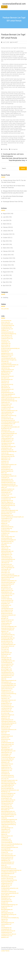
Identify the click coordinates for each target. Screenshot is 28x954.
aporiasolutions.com (6, 746)
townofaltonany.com (6, 677)
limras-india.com (5, 322)
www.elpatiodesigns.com (7, 862)
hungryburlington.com (7, 643)
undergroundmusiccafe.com (8, 934)
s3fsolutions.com (5, 430)
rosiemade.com (5, 477)
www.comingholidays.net (7, 567)
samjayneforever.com (6, 883)
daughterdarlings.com (7, 328)
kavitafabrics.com (5, 695)
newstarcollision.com (6, 494)
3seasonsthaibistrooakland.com (9, 531)
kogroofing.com (5, 386)
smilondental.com (5, 492)
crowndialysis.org (5, 508)
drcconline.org (5, 713)
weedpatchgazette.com (7, 471)
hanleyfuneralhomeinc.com (8, 482)
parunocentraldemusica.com (8, 868)
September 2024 (7, 268)
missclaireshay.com (6, 320)
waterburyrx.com (5, 716)
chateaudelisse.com (6, 396)
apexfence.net (5, 937)
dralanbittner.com (5, 468)
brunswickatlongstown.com (8, 644)
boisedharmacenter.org (7, 541)
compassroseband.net (7, 736)
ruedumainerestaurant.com (8, 615)
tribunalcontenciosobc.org (8, 582)
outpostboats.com (5, 549)
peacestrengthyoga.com (7, 788)
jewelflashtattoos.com (6, 371)
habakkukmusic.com (6, 770)
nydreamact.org (5, 368)
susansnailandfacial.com (14, 3)
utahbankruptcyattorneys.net (8, 451)
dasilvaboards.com (6, 585)
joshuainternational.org (7, 775)
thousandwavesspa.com (7, 706)
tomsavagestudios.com (7, 515)
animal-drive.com (5, 739)
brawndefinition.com (6, 592)
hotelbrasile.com (5, 402)
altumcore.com (5, 737)
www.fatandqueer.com (7, 796)
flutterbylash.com (5, 898)
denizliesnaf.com (5, 728)
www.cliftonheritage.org (7, 816)
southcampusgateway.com (8, 394)
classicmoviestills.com (7, 561)
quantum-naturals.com (7, 878)
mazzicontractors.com (7, 854)
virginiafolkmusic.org (6, 518)
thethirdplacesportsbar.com (8, 855)
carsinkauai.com (5, 890)
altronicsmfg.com (5, 345)
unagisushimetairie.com (7, 369)
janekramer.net (5, 647)
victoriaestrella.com (6, 705)
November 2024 (7, 261)
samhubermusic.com (6, 935)
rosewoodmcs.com (6, 839)
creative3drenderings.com (8, 757)
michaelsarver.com (6, 499)
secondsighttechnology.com (8, 497)
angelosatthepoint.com (7, 719)
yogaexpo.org (4, 535)
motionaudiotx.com (6, 924)
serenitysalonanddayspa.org (8, 333)
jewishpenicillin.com (6, 513)
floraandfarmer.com (6, 428)
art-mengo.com (5, 651)
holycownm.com (5, 698)
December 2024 (7, 258)
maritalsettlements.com (7, 672)
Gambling (5, 149)
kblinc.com (4, 472)
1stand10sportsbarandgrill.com (9, 486)
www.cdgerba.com (6, 867)
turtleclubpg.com (5, 701)
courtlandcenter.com (6, 708)
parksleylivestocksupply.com (8, 539)
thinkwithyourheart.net (7, 450)
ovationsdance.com (6, 520)
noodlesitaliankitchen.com (8, 366)
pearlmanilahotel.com (7, 379)
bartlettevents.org (6, 405)
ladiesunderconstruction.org (8, 415)
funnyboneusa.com (6, 690)
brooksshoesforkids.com (7, 742)
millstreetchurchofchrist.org (8, 891)
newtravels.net (5, 351)
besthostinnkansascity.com (8, 930)
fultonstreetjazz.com (6, 404)
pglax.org (3, 679)
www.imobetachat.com (7, 764)
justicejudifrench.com (7, 636)
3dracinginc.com (5, 572)
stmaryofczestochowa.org (7, 634)
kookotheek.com (5, 391)
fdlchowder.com (5, 809)
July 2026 (5, 217)
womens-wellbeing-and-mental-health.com (12, 517)
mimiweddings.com (6, 929)
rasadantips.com (5, 342)
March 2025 (6, 248)
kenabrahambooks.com (7, 600)
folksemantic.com (5, 459)
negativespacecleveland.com (8, 680)
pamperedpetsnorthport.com (8, 476)
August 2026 (6, 213)
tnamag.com (4, 741)
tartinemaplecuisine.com (7, 646)
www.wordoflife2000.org (7, 454)
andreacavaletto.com (6, 538)
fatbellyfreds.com (5, 860)
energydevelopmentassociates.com (10, 427)
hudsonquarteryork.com (7, 863)
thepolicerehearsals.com (7, 577)
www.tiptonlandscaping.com (8, 823)
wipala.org (4, 544)
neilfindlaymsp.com (6, 710)
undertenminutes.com (7, 338)
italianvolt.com (5, 463)
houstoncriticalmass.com (7, 574)
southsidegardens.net (7, 850)
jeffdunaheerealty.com (7, 787)
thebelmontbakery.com (7, 355)
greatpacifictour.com (6, 703)
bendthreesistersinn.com (7, 687)
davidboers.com (5, 762)
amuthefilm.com (5, 603)
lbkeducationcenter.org (7, 526)
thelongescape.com (6, 657)
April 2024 (6, 285)
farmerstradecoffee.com (7, 759)
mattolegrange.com (6, 659)
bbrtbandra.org (5, 374)
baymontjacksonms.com (7, 675)
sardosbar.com (5, 461)
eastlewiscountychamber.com (8, 580)
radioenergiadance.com (7, 389)
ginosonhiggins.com (6, 669)
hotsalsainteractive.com (7, 332)
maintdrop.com (5, 381)
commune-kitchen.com (7, 602)
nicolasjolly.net (5, 607)
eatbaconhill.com (5, 346)
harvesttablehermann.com (8, 423)
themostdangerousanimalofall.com (10, 575)
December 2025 (7, 234)
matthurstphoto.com (6, 885)
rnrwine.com (4, 911)
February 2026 (7, 227)
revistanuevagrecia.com (7, 620)
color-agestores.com (6, 543)
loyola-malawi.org (5, 546)
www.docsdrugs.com (6, 806)
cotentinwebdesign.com (7, 412)
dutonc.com (4, 656)
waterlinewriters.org (6, 752)
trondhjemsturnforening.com (8, 872)
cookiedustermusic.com (7, 692)
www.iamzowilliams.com (7, 845)
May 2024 (5, 282)
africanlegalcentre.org (7, 610)
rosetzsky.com (4, 616)
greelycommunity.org (6, 613)
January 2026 (6, 230)
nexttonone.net (5, 772)
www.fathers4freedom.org (8, 782)
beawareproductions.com (7, 628)
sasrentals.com (5, 495)
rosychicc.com (4, 548)
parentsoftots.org (5, 755)
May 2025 (5, 241)
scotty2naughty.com (6, 623)
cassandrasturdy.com (6, 557)
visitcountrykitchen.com (7, 664)
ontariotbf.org (4, 361)
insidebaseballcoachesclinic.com (9, 888)
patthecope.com (5, 731)
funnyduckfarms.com (6, 901)
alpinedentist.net (5, 387)
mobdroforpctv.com (6, 556)
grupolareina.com (5, 409)
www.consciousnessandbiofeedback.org (11, 844)
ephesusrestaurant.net (7, 857)
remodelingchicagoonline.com (9, 819)
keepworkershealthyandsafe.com (9, 364)
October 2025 (6, 237)
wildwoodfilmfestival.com (7, 399)
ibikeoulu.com (4, 631)
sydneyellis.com (5, 507)
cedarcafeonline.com (6, 335)
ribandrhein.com (5, 521)
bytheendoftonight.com (7, 551)
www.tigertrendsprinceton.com (9, 780)
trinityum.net (4, 852)
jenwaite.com (4, 903)
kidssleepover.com (6, 350)
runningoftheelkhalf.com (7, 785)
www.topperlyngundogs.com (8, 783)
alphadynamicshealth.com (8, 896)
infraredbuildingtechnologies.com (10, 422)
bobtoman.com (5, 382)
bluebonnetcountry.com (7, 376)
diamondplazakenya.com (7, 873)
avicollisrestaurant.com (7, 711)
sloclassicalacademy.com (7, 584)
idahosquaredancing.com (8, 456)
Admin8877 (15, 42)
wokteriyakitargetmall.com (8, 503)
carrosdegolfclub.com (7, 425)
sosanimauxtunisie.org (7, 384)
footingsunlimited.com (7, 803)
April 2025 (6, 244)
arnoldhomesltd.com (6, 441)
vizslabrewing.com (6, 466)
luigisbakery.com (5, 829)
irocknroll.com (5, 453)
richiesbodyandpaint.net (7, 325)
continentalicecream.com (7, 593)
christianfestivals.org (6, 662)
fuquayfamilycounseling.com (8, 914)
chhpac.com (4, 921)
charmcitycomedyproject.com (8, 626)
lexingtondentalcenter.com (8, 505)
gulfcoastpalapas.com (7, 749)
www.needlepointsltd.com (8, 811)
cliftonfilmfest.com (6, 445)
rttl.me (3, 926)
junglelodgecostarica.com (8, 661)
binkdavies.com (5, 597)
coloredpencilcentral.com (7, 443)
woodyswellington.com (7, 859)
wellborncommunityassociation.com (10, 397)
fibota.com (4, 865)
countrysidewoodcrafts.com (8, 358)
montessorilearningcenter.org (9, 880)
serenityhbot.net (5, 773)
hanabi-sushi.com (5, 831)
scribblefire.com (5, 533)
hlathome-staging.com (7, 502)
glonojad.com (4, 618)
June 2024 (6, 278)
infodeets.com (5, 330)
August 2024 (6, 272)
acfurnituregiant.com (6, 337)
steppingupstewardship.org (8, 824)
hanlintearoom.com (6, 899)
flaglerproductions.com (7, 590)
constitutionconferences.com (8, 729)
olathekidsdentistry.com (7, 481)
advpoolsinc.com (5, 718)
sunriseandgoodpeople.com (8, 683)
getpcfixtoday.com (6, 373)
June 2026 (6, 220)
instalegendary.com (6, 363)
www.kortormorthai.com (7, 795)
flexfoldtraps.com (5, 791)
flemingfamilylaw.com (7, 909)
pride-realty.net (5, 894)
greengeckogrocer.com (7, 500)
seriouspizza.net (5, 734)
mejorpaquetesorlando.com (8, 484)
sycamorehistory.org (6, 841)
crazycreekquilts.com (6, 595)
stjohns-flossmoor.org (6, 688)
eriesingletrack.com (6, 474)
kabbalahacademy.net (7, 490)
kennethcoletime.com (6, 641)
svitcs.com (4, 733)
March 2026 (6, 224)
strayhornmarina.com (6, 589)
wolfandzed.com (5, 832)
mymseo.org (4, 919)
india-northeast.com (6, 436)
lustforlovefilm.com (6, 605)
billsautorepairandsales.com (8, 876)
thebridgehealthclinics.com (8, 751)
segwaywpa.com (5, 747)
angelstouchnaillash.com (7, 489)
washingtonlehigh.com (7, 827)
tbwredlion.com (5, 875)
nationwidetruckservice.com (8, 700)
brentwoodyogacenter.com (8, 821)
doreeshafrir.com (5, 625)
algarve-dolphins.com (7, 665)
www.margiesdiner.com (7, 808)
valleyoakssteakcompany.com (8, 723)
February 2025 (7, 251)
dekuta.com (4, 834)
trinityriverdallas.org (6, 528)
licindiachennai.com (6, 327)
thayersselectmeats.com (7, 744)
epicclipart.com (5, 378)
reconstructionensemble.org (8, 693)
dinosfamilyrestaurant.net (8, 420)
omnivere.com (5, 340)
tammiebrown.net (5, 654)
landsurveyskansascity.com (8, 800)
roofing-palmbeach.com (7, 438)
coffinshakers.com (6, 633)
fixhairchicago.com (6, 726)
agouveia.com (4, 916)
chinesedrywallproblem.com (8, 685)
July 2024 (5, 275)
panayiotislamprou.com (7, 392)
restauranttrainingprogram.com (9, 510)
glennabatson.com (6, 587)
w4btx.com (4, 487)
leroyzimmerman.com (7, 906)
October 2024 (6, 265)
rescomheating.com (6, 927)
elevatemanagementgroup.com (9, 904)
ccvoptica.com (4, 826)
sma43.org (4, 818)
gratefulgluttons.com (6, 554)
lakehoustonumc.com (6, 769)
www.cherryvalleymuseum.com (9, 410)
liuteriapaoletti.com (6, 682)
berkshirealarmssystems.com (8, 464)
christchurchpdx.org (6, 598)
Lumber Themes (5, 950)
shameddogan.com (6, 754)
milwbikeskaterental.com (7, 674)
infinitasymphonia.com (7, 608)
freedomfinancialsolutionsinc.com (10, 790)
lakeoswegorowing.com (7, 912)
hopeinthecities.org (6, 553)
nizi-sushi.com (5, 649)
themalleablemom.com (7, 639)
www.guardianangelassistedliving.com (11, 870)
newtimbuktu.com (6, 343)
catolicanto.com (5, 525)
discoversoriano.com (6, 564)
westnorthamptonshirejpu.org (9, 400)
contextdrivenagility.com (7, 629)
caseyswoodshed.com (6, 724)
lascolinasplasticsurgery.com (8, 814)
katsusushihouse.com (6, 611)
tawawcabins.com (5, 458)
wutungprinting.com (6, 670)
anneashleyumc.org (6, 798)
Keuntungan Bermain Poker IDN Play (13, 201)
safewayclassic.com (6, 356)
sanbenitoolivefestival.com (8, 559)
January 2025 (6, 254)
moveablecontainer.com (7, 407)
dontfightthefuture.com (7, 440)
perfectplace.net (5, 530)
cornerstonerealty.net (6, 842)
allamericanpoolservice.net (8, 512)
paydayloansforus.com (7, 353)
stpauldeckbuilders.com (7, 801)
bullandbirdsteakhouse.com (8, 813)
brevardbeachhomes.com (7, 432)
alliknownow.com (5, 579)
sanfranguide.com (6, 569)
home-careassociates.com (8, 536)
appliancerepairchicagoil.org (8, 360)
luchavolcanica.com (6, 697)
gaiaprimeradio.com (6, 652)
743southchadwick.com (7, 435)
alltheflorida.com (5, 886)
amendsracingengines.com (8, 793)
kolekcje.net (4, 523)
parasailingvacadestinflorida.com (10, 893)
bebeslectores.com (6, 417)
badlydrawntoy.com (6, 767)
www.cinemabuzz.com (7, 836)
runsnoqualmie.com (6, 805)
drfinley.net (4, 908)
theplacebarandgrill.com (7, 715)
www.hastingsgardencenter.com (9, 847)
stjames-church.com (6, 621)
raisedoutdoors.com (6, 448)
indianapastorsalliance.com (8, 721)
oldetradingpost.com (6, 414)
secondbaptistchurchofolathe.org (10, 917)
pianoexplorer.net (5, 849)
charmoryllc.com (5, 571)
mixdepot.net (4, 837)
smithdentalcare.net (6, 932)
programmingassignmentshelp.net (10, 348)
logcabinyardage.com (6, 760)
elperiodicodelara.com (7, 324)
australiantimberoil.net (7, 418)
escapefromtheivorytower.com (9, 433)
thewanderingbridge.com (8, 638)
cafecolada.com (5, 562)
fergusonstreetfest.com (7, 881)
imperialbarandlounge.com (8, 446)
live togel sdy (14, 149)
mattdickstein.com (6, 765)
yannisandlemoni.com (7, 469)
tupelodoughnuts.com (7, 479)
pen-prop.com (5, 778)
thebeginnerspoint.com (7, 566)
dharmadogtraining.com (7, 922)
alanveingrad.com (6, 667)
